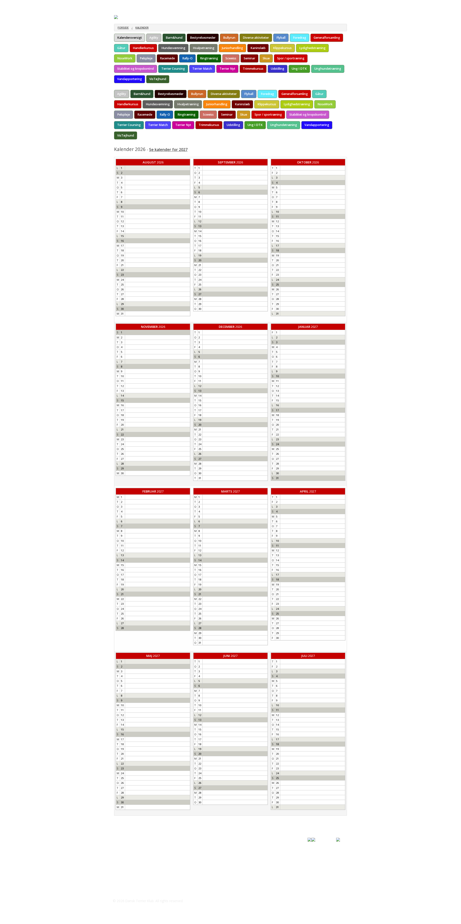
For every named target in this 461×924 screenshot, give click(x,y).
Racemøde (167, 58)
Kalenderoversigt (129, 38)
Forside (120, 4)
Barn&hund (174, 38)
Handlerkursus (143, 48)
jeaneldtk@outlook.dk (137, 853)
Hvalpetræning (203, 48)
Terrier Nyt (227, 69)
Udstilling (277, 69)
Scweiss (230, 58)
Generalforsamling (327, 38)
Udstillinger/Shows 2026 (175, 4)
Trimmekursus (253, 69)
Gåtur (121, 48)
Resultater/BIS (211, 4)
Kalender (142, 27)
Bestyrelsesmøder (203, 38)
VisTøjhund (157, 79)
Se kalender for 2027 (168, 149)
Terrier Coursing (173, 69)
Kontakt (280, 4)
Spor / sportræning (290, 58)
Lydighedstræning (312, 48)
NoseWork (124, 58)
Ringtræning (209, 58)
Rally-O (187, 58)
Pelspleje (146, 58)
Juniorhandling (232, 48)
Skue (266, 58)
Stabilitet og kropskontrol (135, 69)
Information (142, 4)
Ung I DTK (299, 69)
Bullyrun (229, 38)
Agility (153, 38)
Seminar (249, 58)
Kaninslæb (258, 48)
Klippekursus (282, 48)
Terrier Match (202, 69)
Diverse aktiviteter (256, 38)
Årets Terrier (239, 4)
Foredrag (299, 38)
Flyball (280, 38)
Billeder (261, 4)
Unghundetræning (327, 69)
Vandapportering (129, 79)
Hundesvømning (173, 48)
